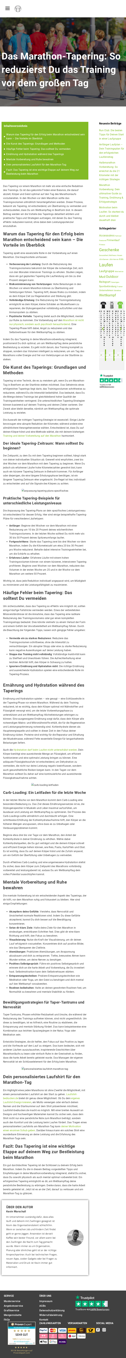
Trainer (120, 287)
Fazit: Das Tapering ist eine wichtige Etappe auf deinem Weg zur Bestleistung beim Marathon (42, 171)
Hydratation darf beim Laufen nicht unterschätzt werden (45, 749)
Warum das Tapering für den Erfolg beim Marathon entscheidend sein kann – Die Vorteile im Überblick (45, 136)
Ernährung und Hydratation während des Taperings (35, 154)
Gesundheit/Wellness (107, 255)
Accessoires (106, 235)
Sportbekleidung (107, 286)
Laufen (106, 264)
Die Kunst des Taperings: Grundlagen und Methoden (35, 143)
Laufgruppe (106, 271)
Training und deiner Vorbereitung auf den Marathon (32, 435)
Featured (102, 241)
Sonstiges (115, 282)
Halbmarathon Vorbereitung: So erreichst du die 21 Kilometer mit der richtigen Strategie (109, 171)
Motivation (119, 272)
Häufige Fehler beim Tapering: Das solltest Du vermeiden (38, 148)
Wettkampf (107, 295)
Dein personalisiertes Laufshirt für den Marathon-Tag (36, 164)
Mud (102, 277)
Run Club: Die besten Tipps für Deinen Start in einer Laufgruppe (111, 134)
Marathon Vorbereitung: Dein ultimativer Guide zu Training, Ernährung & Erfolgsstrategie (111, 193)
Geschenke (109, 250)
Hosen (119, 255)
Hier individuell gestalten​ (105, 355)
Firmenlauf (113, 240)
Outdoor (112, 277)
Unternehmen (106, 290)
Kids (121, 259)
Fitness (102, 245)
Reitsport (104, 281)
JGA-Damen (103, 259)
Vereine (117, 290)
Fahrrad (118, 236)
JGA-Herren (114, 259)
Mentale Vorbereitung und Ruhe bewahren (29, 159)
